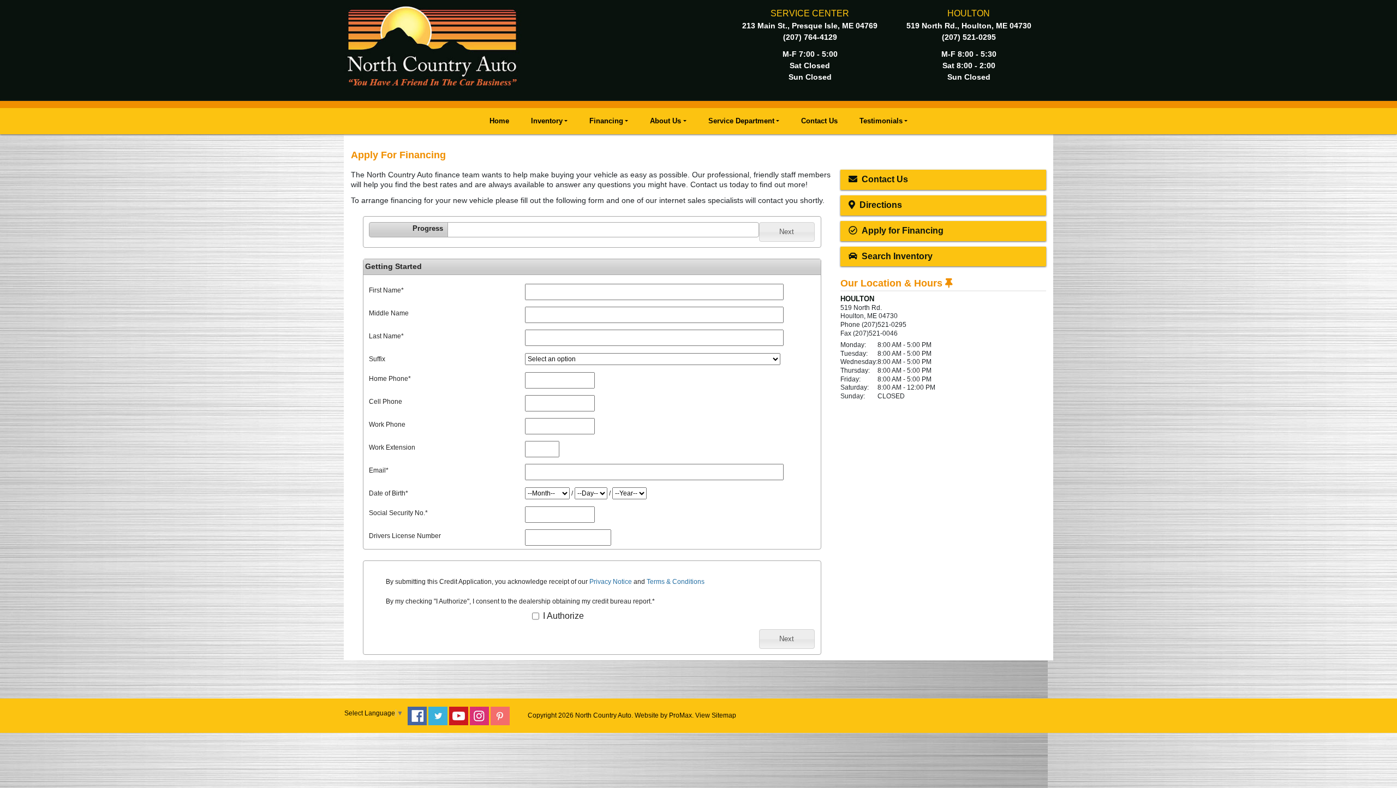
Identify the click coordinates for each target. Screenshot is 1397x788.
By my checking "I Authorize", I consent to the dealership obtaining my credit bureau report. (520, 601)
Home (499, 121)
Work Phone (387, 424)
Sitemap (724, 715)
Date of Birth (388, 493)
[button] (787, 232)
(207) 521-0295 (969, 37)
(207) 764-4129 (810, 37)
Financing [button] (606, 121)
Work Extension (392, 447)
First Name (386, 290)
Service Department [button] (741, 121)
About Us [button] (665, 121)
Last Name (386, 336)
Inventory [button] (547, 121)
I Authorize (562, 615)
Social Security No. (398, 513)
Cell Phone (385, 401)
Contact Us (819, 121)
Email (379, 470)
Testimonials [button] (881, 121)
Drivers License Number (405, 536)
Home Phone (390, 379)
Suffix (377, 359)
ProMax (680, 715)
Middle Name (389, 313)
